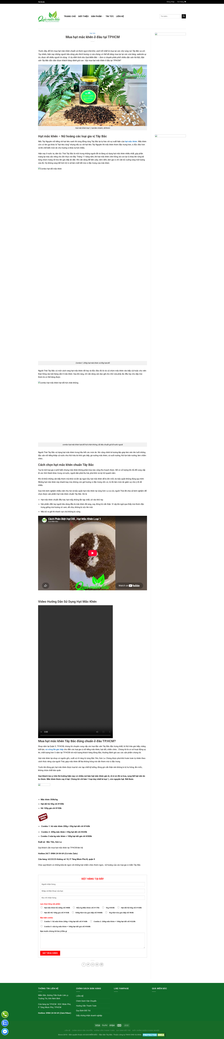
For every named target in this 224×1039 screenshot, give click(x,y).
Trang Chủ (70, 16)
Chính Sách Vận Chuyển (86, 1001)
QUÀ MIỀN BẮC (91, 1035)
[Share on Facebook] (84, 965)
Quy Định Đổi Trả (83, 1010)
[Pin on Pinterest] (97, 965)
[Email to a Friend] (93, 965)
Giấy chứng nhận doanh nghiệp (89, 1015)
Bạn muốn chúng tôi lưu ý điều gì (53, 931)
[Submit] (184, 16)
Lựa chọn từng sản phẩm (50, 904)
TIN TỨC (110, 16)
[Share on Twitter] (88, 965)
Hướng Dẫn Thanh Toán (86, 1006)
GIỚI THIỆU (83, 16)
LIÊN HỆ (120, 16)
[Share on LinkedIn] (102, 965)
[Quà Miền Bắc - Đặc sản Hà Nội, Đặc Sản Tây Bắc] (49, 16)
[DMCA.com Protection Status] (154, 1035)
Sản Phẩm (96, 16)
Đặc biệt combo (46, 918)
